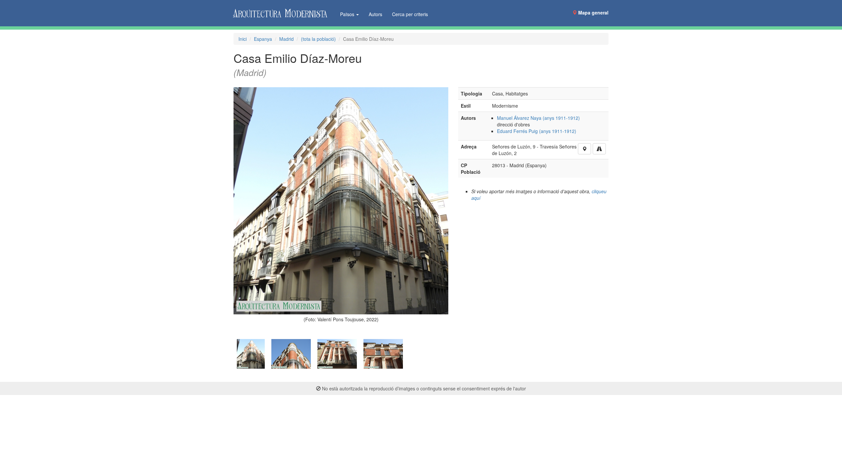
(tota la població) (318, 39)
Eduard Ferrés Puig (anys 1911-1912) (536, 131)
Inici (242, 39)
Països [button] (348, 14)
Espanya (263, 39)
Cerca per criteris (410, 14)
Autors (375, 14)
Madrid (286, 39)
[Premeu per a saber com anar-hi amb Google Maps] (599, 148)
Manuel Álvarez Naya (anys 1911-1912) (538, 118)
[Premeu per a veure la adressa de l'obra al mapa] (584, 148)
